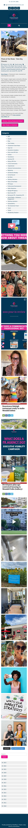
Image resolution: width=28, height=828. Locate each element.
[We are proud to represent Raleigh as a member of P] (14, 284)
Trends (9, 210)
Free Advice (11, 157)
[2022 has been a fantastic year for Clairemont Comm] (14, 310)
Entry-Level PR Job (13, 152)
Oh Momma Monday (13, 173)
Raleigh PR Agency (13, 191)
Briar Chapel (4, 74)
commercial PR (9, 68)
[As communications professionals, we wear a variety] (14, 337)
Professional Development (14, 186)
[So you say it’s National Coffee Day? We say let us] (14, 469)
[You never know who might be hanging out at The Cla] (14, 548)
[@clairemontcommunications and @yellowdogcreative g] (14, 389)
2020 (5, 773)
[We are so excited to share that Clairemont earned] (14, 733)
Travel (9, 208)
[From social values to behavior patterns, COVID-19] (14, 706)
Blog (2, 66)
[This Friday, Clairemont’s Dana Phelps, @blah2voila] (14, 363)
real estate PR (13, 71)
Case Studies (11, 143)
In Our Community (12, 163)
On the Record (11, 175)
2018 (5, 779)
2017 (5, 783)
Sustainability (11, 203)
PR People (10, 184)
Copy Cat (10, 148)
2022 (5, 766)
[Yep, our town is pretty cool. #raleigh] (14, 574)
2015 (5, 789)
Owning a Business (12, 179)
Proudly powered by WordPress (10, 825)
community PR (18, 68)
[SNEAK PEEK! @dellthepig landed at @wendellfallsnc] (14, 257)
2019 (5, 776)
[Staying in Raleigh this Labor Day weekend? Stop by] (14, 522)
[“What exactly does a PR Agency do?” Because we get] (14, 442)
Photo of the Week (9, 66)
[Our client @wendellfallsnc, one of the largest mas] (14, 495)
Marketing (10, 170)
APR (9, 136)
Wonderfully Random (13, 212)
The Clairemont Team (13, 206)
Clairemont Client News (14, 145)
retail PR (20, 71)
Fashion (10, 154)
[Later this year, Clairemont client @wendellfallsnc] (14, 416)
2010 (5, 806)
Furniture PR (11, 159)
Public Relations (12, 188)
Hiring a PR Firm (12, 161)
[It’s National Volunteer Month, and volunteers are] (14, 654)
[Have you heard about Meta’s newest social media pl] (14, 231)
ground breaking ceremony (14, 69)
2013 (5, 796)
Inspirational (11, 166)
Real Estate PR (18, 66)
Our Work (10, 177)
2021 (5, 769)
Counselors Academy (13, 150)
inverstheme (16, 826)
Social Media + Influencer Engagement (14, 198)
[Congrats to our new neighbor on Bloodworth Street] (14, 627)
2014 (5, 793)
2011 (5, 803)
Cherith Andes (18, 64)
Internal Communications (14, 168)
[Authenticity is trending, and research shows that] (14, 680)
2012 (5, 799)
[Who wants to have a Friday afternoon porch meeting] (14, 601)
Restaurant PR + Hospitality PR (16, 195)
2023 (5, 763)
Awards (9, 139)
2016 (5, 786)
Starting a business (12, 201)
